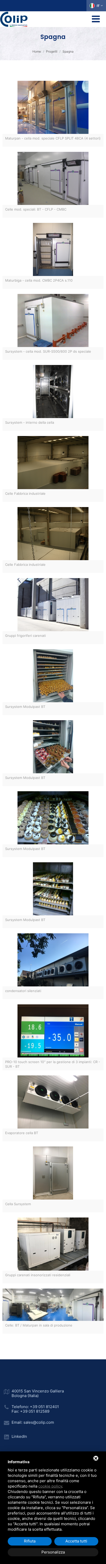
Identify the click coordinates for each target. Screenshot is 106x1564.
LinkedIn (19, 1436)
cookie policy (50, 1486)
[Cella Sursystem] (53, 1171)
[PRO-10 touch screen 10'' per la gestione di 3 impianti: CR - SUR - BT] (53, 1029)
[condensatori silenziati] (53, 958)
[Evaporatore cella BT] (53, 1100)
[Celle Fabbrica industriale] (53, 461)
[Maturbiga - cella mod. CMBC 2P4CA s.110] (53, 247)
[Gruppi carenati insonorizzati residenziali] (53, 1242)
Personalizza (53, 1552)
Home (36, 51)
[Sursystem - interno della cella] (53, 389)
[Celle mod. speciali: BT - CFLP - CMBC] (53, 176)
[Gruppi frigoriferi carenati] (53, 603)
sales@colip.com (38, 1422)
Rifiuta (30, 1541)
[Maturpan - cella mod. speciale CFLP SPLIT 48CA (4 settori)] (53, 105)
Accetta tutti (76, 1541)
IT (98, 6)
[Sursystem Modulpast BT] (53, 674)
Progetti (51, 51)
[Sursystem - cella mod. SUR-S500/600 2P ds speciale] (53, 318)
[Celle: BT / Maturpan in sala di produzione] (53, 1303)
